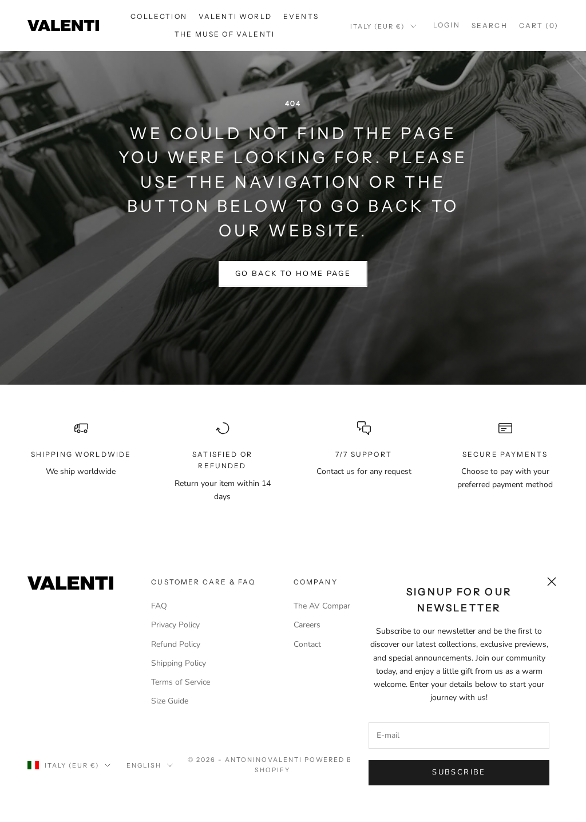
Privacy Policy (175, 624)
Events (301, 16)
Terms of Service (180, 682)
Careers (307, 624)
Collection (158, 16)
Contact (307, 644)
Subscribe (458, 772)
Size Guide (169, 700)
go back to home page (293, 273)
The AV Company (325, 605)
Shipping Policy (178, 663)
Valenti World (235, 16)
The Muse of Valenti (225, 34)
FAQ (159, 605)
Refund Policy (175, 644)
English (143, 765)
